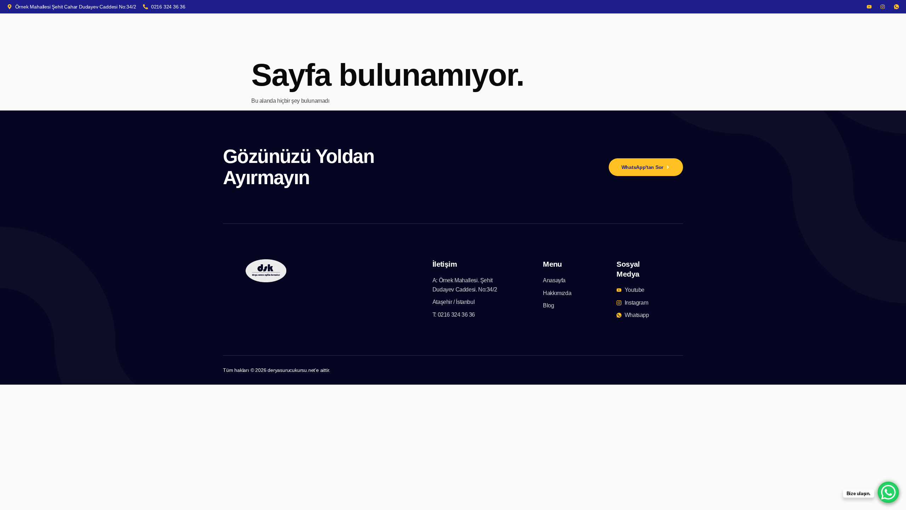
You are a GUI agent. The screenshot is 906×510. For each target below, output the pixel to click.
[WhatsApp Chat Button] (888, 492)
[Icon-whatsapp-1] (896, 6)
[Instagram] (882, 6)
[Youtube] (869, 6)
